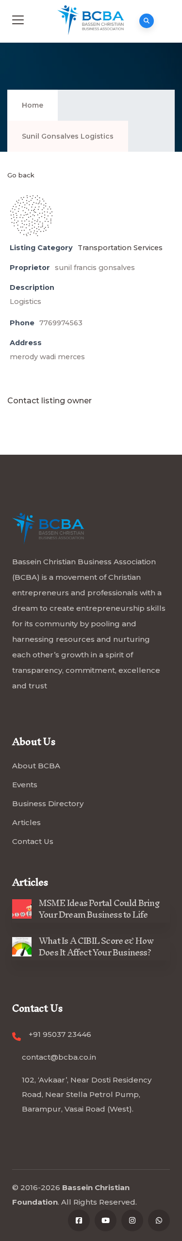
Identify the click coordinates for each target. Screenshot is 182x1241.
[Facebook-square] (79, 1220)
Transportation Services (120, 247)
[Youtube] (105, 1220)
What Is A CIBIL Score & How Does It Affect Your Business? (96, 946)
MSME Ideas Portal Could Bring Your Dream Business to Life (99, 908)
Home (32, 105)
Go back (20, 175)
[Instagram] (132, 1220)
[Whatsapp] (159, 1220)
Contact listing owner (49, 400)
